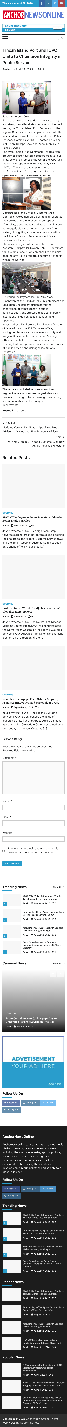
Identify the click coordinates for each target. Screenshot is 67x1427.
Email (6, 817)
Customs (20, 410)
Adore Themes (29, 1422)
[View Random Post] (57, 38)
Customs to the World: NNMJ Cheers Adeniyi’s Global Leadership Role (31, 609)
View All (57, 887)
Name (7, 801)
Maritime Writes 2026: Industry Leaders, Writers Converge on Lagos (43, 929)
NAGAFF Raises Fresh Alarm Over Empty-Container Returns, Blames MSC (42, 1341)
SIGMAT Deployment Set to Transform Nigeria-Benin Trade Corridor (32, 519)
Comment (9, 757)
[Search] (62, 38)
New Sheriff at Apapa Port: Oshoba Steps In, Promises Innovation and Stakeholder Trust (30, 700)
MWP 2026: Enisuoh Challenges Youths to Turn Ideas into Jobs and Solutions (43, 897)
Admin (41, 69)
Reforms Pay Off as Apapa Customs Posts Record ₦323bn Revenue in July (43, 913)
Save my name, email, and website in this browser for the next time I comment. (32, 850)
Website (7, 832)
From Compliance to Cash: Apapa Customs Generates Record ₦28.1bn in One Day (42, 945)
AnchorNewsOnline (37, 1418)
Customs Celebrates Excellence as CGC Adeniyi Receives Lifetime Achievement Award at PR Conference (43, 1400)
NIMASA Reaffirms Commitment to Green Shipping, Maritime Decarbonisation (44, 1384)
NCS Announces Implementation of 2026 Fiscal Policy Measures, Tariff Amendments (43, 1367)
